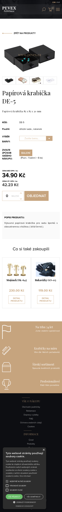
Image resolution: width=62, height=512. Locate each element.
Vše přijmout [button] (14, 497)
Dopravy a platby (31, 415)
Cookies (31, 426)
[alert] (24, 478)
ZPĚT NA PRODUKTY (25, 33)
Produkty (31, 444)
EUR (58, 2)
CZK (54, 2)
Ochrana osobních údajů (31, 422)
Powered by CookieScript (24, 506)
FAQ (31, 418)
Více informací (25, 476)
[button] (20, 481)
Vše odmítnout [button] (33, 497)
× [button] (44, 450)
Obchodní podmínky (31, 407)
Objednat (36, 196)
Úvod (31, 440)
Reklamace (31, 411)
